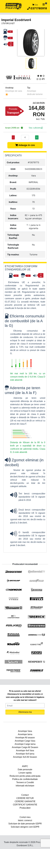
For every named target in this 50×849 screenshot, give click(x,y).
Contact (25, 795)
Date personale (25, 769)
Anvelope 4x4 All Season (25, 757)
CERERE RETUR (25, 798)
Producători (25, 808)
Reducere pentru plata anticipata (25, 776)
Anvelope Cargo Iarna (25, 744)
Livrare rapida (25, 773)
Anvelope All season (25, 737)
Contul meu (25, 817)
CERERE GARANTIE (25, 801)
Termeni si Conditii (25, 782)
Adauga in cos (26, 145)
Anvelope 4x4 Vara (25, 750)
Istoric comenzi (25, 820)
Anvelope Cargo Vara (25, 741)
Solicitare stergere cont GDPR (25, 827)
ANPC (25, 766)
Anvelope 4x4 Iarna (25, 754)
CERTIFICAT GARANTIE (25, 804)
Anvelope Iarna (25, 734)
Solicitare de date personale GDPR (25, 823)
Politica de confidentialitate (25, 779)
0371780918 (38, 8)
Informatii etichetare (25, 786)
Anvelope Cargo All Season (25, 747)
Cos (36, 5)
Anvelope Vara (25, 731)
